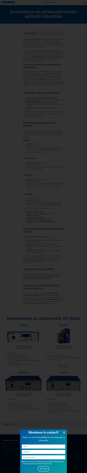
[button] (64, 432)
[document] (43, 236)
